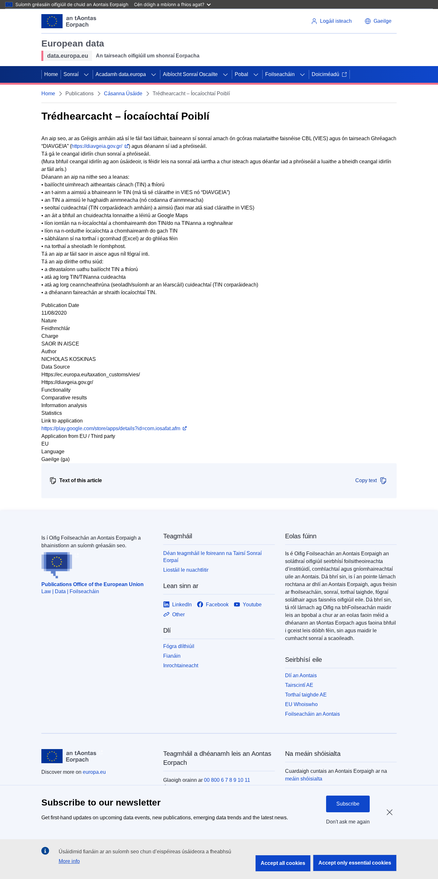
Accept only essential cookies (354, 863)
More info (69, 861)
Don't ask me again (348, 821)
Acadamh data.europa (121, 74)
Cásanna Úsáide (123, 93)
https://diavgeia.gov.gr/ (97, 146)
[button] (378, 21)
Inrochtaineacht (180, 665)
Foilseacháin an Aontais (312, 714)
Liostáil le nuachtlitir (185, 570)
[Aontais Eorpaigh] (68, 21)
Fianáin (172, 656)
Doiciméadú (325, 74)
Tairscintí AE (299, 685)
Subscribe (347, 803)
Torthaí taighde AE (306, 694)
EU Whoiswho (301, 704)
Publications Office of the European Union (92, 584)
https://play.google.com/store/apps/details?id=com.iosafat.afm (110, 428)
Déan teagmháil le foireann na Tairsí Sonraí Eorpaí (212, 556)
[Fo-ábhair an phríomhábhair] (86, 74)
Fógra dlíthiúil (178, 646)
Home (51, 74)
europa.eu (94, 772)
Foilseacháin (280, 74)
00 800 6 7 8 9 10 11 (227, 780)
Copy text (366, 480)
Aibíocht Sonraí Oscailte (190, 74)
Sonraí (71, 74)
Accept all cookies (283, 863)
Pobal (241, 74)
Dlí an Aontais (301, 675)
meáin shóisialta (303, 778)
